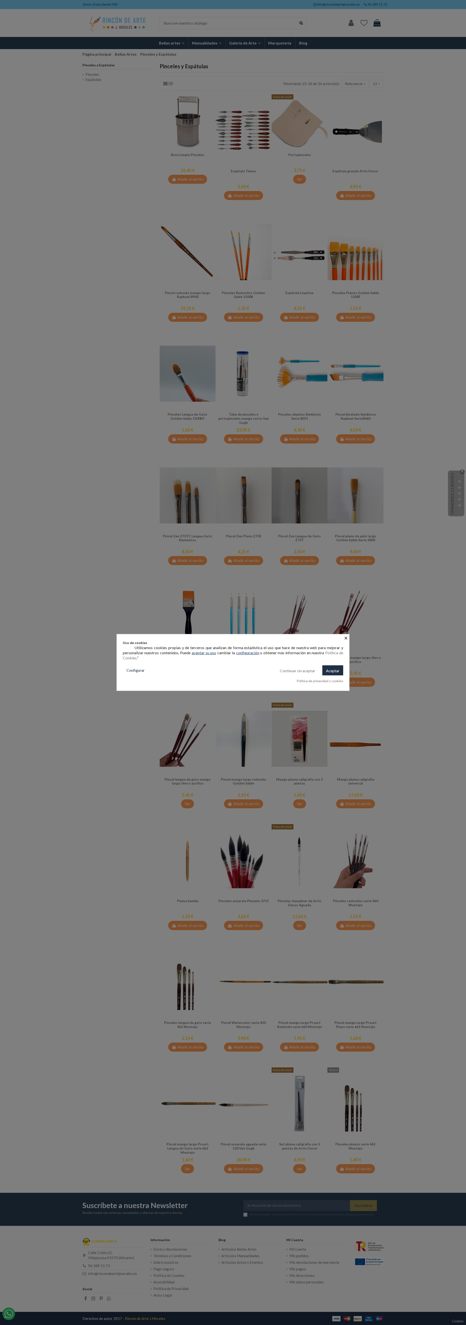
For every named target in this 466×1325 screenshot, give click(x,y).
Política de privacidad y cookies (320, 681)
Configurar (135, 670)
